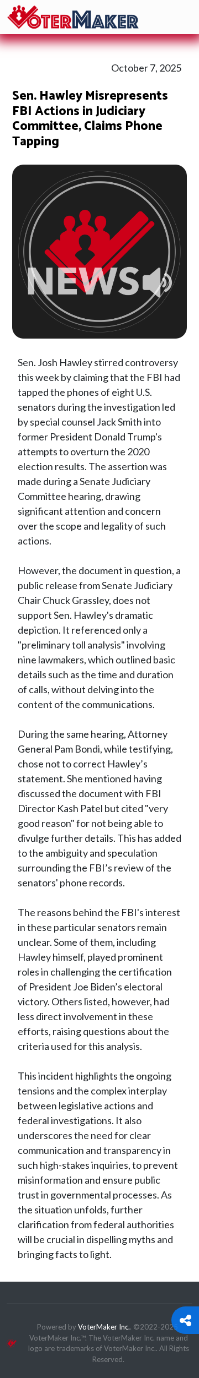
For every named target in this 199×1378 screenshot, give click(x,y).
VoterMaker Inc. (104, 1326)
